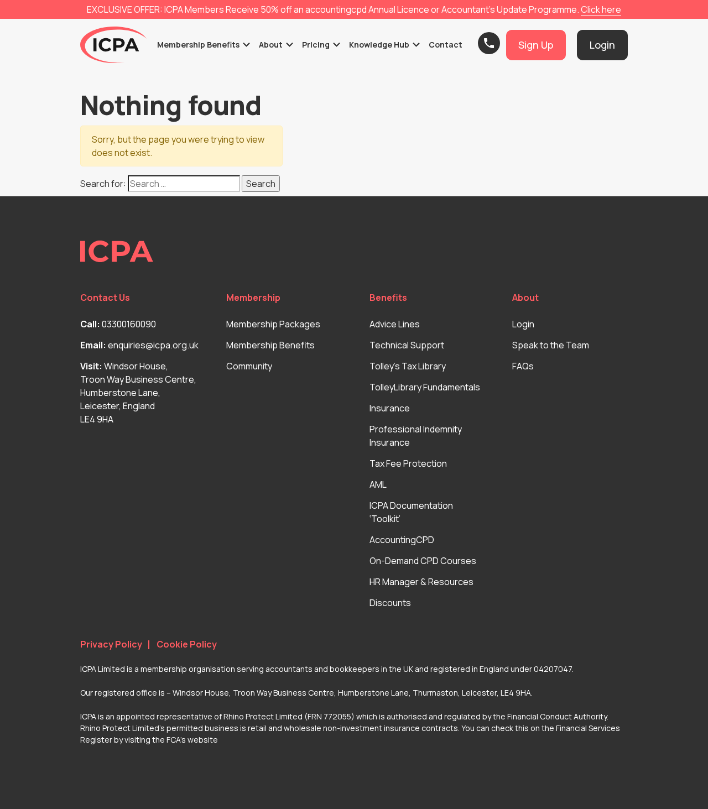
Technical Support (406, 345)
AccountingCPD (401, 540)
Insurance (389, 408)
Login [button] (602, 44)
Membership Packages (273, 324)
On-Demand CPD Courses (422, 561)
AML (378, 484)
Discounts (390, 603)
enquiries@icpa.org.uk (153, 345)
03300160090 (129, 324)
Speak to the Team (550, 345)
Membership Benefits (270, 345)
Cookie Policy (187, 644)
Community (249, 366)
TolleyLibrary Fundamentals (424, 387)
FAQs (523, 366)
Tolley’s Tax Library (407, 366)
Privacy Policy (111, 644)
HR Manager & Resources (421, 582)
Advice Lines (394, 324)
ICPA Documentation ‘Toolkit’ (411, 512)
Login (523, 324)
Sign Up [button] (535, 44)
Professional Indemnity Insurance (415, 435)
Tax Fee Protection (408, 463)
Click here (601, 9)
